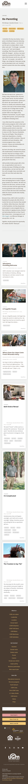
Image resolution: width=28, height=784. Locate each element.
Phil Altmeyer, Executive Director (10, 23)
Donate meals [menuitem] (14, 649)
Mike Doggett (5, 216)
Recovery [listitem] (14, 438)
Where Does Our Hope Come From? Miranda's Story (13, 353)
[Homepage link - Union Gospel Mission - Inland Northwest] (14, 761)
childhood (5, 31)
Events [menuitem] (14, 655)
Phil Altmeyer (20, 28)
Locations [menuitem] (14, 620)
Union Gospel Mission (7, 268)
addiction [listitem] (18, 595)
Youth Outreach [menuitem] (14, 684)
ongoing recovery (7, 371)
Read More (23, 283)
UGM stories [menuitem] (14, 696)
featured (15, 371)
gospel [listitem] (11, 440)
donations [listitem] (20, 438)
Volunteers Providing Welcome (10, 264)
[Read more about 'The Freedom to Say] (14, 550)
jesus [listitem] (5, 598)
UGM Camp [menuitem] (14, 687)
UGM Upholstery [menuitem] (14, 637)
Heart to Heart (12, 28)
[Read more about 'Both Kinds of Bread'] (14, 392)
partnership (5, 280)
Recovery (5, 28)
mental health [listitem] (7, 530)
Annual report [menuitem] (14, 623)
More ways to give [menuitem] (14, 669)
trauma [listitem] (14, 530)
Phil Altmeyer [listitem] (7, 443)
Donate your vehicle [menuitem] (14, 661)
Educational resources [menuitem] (14, 679)
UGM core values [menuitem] (14, 614)
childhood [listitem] (6, 534)
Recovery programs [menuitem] (14, 682)
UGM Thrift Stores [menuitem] (14, 628)
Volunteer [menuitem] (14, 646)
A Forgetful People (9, 309)
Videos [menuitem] (14, 699)
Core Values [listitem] (7, 438)
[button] (26, 3)
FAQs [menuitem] (14, 701)
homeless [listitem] (6, 527)
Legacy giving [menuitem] (14, 663)
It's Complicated (10, 496)
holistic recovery (6, 374)
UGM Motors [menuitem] (14, 631)
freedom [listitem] (6, 595)
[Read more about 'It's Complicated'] (14, 471)
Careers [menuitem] (14, 658)
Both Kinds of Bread (11, 407)
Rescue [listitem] (6, 440)
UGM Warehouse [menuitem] (14, 634)
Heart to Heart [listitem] (18, 440)
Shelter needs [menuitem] (14, 652)
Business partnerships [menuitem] (14, 666)
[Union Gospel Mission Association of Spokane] (7, 733)
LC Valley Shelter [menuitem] (14, 693)
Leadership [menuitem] (14, 617)
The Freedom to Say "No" (13, 564)
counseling (11, 31)
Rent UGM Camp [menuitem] (14, 690)
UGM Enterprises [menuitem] (14, 625)
